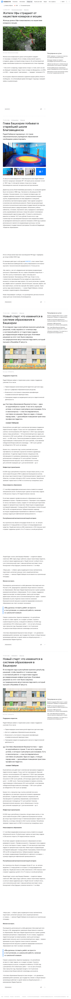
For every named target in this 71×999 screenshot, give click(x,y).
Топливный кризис (25, 5)
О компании (6, 996)
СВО (17, 5)
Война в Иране (9, 5)
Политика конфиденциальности (46, 996)
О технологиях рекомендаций (33, 996)
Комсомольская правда (17, 9)
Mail (2, 996)
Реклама (12, 996)
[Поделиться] (41, 109)
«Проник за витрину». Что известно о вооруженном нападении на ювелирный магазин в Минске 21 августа (57, 332)
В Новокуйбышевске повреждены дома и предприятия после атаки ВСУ (57, 68)
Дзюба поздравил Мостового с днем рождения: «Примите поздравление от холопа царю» (57, 316)
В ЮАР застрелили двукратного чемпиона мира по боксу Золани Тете (57, 320)
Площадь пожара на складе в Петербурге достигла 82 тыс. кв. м (56, 60)
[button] (24, 38)
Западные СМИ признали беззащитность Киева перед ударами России (57, 324)
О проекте (24, 996)
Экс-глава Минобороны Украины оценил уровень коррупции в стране (57, 328)
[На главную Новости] (7, 1)
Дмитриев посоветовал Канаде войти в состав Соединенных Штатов (57, 72)
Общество (26, 9)
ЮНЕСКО (28, 261)
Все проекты (17, 996)
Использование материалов (60, 996)
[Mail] (2, 1)
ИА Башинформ (14, 120)
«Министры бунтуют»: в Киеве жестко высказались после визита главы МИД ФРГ (57, 64)
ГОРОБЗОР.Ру (14, 313)
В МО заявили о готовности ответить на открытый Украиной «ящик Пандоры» (57, 57)
